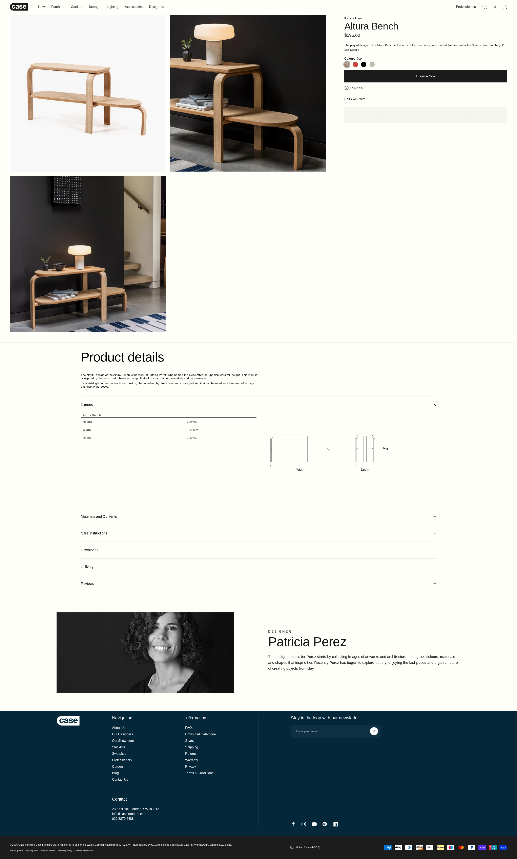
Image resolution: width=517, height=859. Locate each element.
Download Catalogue (200, 734)
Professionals (122, 760)
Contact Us (120, 779)
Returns (191, 753)
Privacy (190, 766)
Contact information (84, 851)
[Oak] (347, 64)
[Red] (355, 64)
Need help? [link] (357, 87)
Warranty (191, 760)
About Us (119, 727)
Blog (115, 773)
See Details (351, 49)
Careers (118, 766)
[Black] (363, 64)
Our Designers (122, 734)
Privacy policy (31, 851)
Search (190, 740)
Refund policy (16, 851)
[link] (135, 809)
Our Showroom (123, 740)
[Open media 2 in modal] (88, 93)
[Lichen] (372, 64)
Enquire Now (425, 76)
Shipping (191, 747)
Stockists (118, 747)
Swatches (119, 753)
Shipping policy (65, 851)
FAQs (189, 727)
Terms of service (47, 851)
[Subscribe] (374, 731)
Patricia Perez (353, 18)
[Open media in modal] (248, 93)
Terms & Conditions (199, 773)
